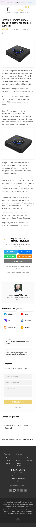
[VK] (25, 490)
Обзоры (8, 460)
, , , (17, 439)
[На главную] (18, 8)
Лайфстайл (28, 460)
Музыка (19, 463)
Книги (19, 465)
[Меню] (2, 2)
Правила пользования (18, 478)
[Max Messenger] (18, 490)
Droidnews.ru (18, 469)
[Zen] (14, 490)
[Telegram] (10, 490)
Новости (5, 29)
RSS (18, 481)
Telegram (30, 2)
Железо (8, 463)
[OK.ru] (21, 490)
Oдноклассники (25, 256)
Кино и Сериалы (19, 458)
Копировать (19, 261)
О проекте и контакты (18, 476)
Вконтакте (27, 251)
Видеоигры (19, 460)
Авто (28, 458)
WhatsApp (11, 256)
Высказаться (18, 402)
